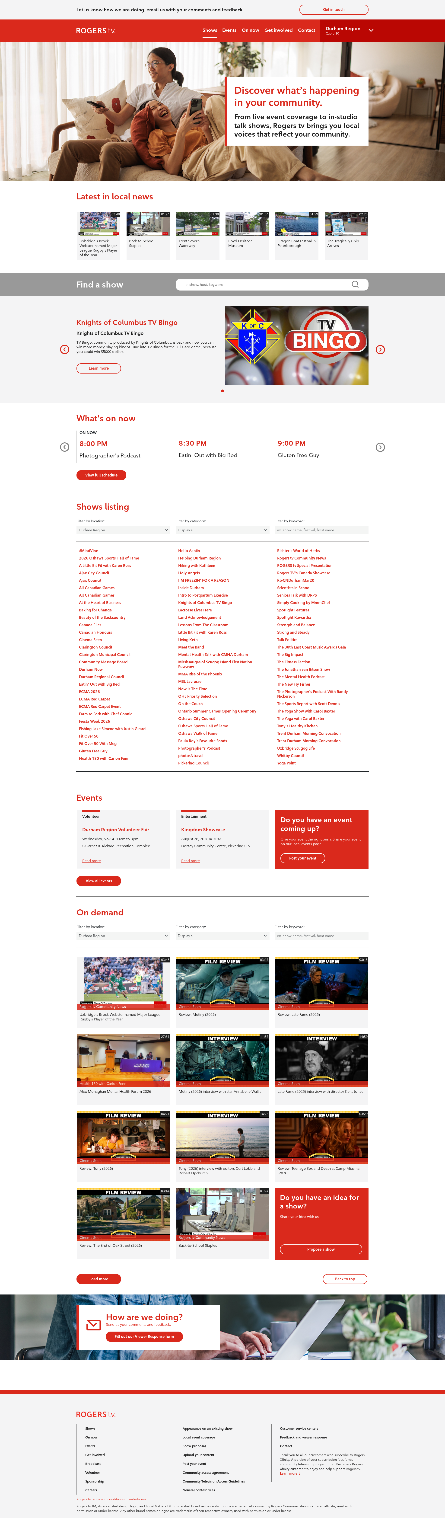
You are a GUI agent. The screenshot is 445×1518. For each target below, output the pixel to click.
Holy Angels (189, 573)
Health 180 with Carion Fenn (104, 758)
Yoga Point (286, 763)
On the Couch (190, 704)
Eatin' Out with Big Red (208, 455)
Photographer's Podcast (109, 455)
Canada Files (90, 625)
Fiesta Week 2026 (94, 721)
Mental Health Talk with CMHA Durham (213, 654)
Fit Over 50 (89, 736)
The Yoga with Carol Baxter (300, 718)
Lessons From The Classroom (203, 625)
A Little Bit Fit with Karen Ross (105, 565)
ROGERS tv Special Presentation (305, 565)
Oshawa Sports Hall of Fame (203, 726)
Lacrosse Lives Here (195, 610)
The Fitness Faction (293, 662)
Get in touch (334, 9)
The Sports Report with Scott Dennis (308, 704)
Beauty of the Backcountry (102, 617)
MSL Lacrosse (189, 681)
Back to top (345, 1279)
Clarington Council (95, 647)
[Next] (378, 349)
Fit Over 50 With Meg (98, 743)
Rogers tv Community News (301, 558)
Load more (98, 1279)
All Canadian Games (96, 588)
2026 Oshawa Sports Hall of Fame (109, 558)
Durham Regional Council (101, 677)
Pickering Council (193, 763)
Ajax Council (90, 580)
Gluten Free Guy (298, 455)
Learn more (99, 368)
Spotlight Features (293, 610)
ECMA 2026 (89, 692)
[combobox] (267, 284)
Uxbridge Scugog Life (296, 748)
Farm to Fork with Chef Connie (105, 714)
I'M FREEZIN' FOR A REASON (203, 580)
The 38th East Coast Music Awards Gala (311, 647)
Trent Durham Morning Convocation (309, 733)
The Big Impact (290, 654)
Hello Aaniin (189, 551)
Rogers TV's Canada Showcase (303, 573)
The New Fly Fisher (293, 684)
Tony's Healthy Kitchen (297, 726)
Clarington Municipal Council (104, 654)
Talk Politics (287, 640)
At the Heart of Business (100, 603)
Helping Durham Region (199, 558)
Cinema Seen (90, 640)
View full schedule (101, 475)
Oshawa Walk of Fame (197, 733)
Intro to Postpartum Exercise (203, 595)
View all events (99, 881)
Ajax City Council (94, 573)
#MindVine (88, 551)
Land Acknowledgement (199, 617)
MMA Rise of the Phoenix (200, 674)
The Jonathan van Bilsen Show (303, 669)
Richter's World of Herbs (298, 551)
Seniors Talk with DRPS (297, 595)
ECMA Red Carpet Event (100, 706)
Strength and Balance (296, 625)
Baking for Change (95, 610)
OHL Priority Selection (197, 696)
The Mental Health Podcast (301, 677)
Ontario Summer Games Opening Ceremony (217, 711)
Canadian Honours (95, 632)
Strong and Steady (293, 632)
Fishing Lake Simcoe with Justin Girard (112, 729)
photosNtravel (190, 756)
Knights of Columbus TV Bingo (205, 603)
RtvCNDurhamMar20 (295, 580)
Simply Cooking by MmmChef (303, 603)
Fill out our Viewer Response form (144, 1336)
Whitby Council (290, 756)
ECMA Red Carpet (94, 699)
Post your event (302, 858)
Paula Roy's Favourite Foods (202, 741)
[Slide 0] (222, 391)
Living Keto (188, 640)
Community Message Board (103, 662)
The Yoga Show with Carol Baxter (306, 711)
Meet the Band (191, 647)
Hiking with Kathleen (196, 565)
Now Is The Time (192, 689)
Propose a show (321, 1249)
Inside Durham (191, 588)
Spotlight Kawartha (294, 617)
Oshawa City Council (196, 718)
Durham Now (91, 669)
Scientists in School (294, 588)
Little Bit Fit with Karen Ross (202, 632)
